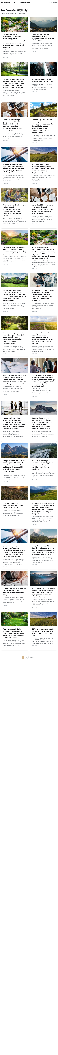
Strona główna (52, 2)
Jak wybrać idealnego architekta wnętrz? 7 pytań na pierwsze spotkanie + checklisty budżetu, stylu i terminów (43, 465)
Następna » (32, 657)
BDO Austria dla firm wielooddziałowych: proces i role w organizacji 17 (13, 505)
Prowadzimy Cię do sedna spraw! (15, 2)
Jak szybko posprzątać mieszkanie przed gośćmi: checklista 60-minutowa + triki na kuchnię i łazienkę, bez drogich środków (43, 169)
